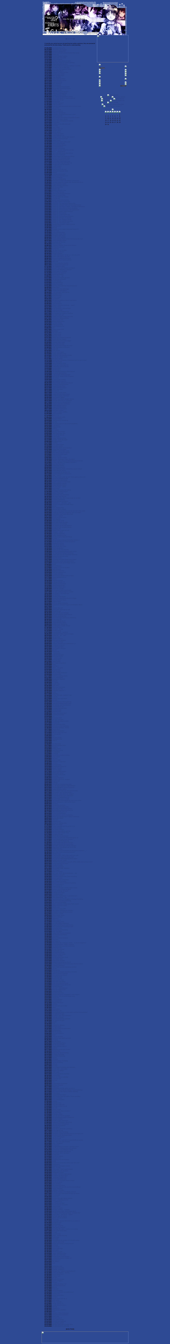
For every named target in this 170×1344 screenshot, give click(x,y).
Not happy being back (59, 663)
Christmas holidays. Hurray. (60, 727)
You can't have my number (60, 197)
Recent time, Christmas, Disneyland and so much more (69, 360)
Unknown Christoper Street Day (62, 1122)
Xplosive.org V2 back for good (61, 889)
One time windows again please (62, 614)
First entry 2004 (57, 718)
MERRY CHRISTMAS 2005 (60, 451)
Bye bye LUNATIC (57, 1226)
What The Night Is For (58, 989)
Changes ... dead (57, 532)
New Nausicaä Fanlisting (60, 930)
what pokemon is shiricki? (60, 1315)
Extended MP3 (56, 711)
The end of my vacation (59, 250)
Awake (54, 1161)
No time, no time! (57, 956)
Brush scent (55, 436)
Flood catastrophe (57, 548)
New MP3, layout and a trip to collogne (64, 846)
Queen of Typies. (57, 1281)
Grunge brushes (57, 977)
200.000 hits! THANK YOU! (60, 833)
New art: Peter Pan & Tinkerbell (62, 400)
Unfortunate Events (58, 465)
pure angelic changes (59, 648)
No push (54, 1066)
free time (54, 700)
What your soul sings (58, 687)
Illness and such (57, 878)
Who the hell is (57, 509)
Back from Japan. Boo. (59, 234)
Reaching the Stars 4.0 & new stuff (63, 857)
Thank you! (55, 1087)
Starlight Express (57, 986)
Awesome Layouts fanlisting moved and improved (67, 1133)
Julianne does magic (58, 342)
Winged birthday (57, 253)
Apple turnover (56, 569)
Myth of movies (56, 244)
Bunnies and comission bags (61, 158)
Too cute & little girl (58, 315)
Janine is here (56, 1109)
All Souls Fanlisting (58, 1054)
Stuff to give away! (57, 773)
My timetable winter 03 (59, 766)
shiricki (64, 509)
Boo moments (56, 85)
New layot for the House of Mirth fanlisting (65, 1091)
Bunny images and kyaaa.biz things (63, 156)
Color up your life (57, 689)
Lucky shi (55, 349)
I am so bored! (56, 1138)
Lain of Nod (55, 108)
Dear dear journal (57, 750)
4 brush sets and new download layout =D (65, 837)
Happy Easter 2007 (58, 329)
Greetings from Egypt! (59, 596)
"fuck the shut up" (57, 608)
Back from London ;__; (59, 410)
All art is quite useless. (59, 379)
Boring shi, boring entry (59, 823)
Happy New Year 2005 (59, 546)
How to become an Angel (60, 138)
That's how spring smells (59, 676)
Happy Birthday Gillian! (59, 485)
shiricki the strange (58, 588)
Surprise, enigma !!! (58, 1269)
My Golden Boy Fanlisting (60, 1132)
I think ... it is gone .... (58, 668)
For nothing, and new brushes (61, 705)
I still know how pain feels (60, 171)
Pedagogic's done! (58, 1172)
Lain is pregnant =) (58, 884)
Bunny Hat (55, 248)
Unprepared (56, 1164)
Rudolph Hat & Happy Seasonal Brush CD (65, 229)
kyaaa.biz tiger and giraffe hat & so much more (66, 106)
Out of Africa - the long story (60, 593)
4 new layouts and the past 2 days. (63, 844)
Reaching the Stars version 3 (61, 1111)
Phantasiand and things (59, 935)
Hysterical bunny (57, 1208)
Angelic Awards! (57, 768)
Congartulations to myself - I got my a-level (65, 1146)
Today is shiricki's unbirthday (61, 404)
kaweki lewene (56, 627)
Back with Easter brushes (60, 522)
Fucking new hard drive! (59, 698)
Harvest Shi (55, 651)
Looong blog (56, 1075)
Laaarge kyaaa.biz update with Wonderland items (67, 182)
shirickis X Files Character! (60, 1313)
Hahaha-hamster (57, 1119)
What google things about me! (61, 985)
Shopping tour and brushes (60, 1159)
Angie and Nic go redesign (60, 613)
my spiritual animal (58, 1323)
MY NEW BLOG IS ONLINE (60, 1326)
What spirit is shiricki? (59, 1227)
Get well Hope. (56, 1112)
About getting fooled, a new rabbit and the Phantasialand (70, 1012)
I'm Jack (54, 1232)
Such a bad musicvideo (59, 1230)
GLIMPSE (55, 753)
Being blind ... (56, 122)
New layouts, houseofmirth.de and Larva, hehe (66, 800)
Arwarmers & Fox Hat (58, 242)
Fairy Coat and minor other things (62, 153)
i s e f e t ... (55, 763)
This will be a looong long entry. (62, 784)
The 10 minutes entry (58, 417)
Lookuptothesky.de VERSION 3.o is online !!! (66, 1221)
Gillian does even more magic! (61, 341)
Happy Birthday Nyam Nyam (61, 394)
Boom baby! (56, 488)
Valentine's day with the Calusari (62, 912)
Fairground (55, 998)
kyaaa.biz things (57, 82)
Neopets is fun (56, 1103)
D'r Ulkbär (55, 682)
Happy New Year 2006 (59, 449)
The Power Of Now (58, 829)
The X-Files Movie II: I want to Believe (63, 98)
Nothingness (56, 970)
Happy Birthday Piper (58, 386)
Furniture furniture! (58, 778)
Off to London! (56, 920)
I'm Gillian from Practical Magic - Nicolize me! (66, 1213)
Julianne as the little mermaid (61, 124)
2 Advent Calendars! (58, 965)
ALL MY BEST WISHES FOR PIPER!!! (63, 786)
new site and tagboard (59, 1321)
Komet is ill (55, 391)
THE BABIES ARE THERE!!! (60, 868)
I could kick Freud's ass (59, 1177)
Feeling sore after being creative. (62, 1198)
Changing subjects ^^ (59, 690)
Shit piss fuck (56, 669)
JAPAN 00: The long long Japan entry (63, 203)
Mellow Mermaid (57, 284)
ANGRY (54, 1022)
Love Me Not (56, 198)
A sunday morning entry (59, 708)
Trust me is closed (57, 1017)
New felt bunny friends (59, 145)
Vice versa (55, 936)
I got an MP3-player (58, 1137)
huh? (53, 1311)
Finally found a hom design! (60, 1256)
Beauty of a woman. (58, 1279)
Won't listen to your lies (59, 381)
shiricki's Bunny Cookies (59, 56)
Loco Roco (55, 378)
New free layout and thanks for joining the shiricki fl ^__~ (69, 850)
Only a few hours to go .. (59, 600)
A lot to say (55, 1197)
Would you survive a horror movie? (63, 1243)
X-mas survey (56, 734)
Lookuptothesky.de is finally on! (62, 1258)
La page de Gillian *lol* (59, 1284)
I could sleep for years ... (59, 1305)
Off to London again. (58, 915)
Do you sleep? (56, 297)
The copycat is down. (58, 1185)
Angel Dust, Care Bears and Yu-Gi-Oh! (64, 847)
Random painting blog (59, 616)
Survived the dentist (58, 952)
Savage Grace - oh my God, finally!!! (63, 137)
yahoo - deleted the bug (59, 1235)
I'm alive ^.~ (55, 538)
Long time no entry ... (58, 1190)
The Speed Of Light (58, 1014)
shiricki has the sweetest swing (61, 527)
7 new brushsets (57, 310)
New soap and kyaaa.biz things (61, 69)
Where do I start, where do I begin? (63, 794)
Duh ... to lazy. (56, 1167)
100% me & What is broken (60, 318)
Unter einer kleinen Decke (60, 983)
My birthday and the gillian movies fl (63, 1088)
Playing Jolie (56, 1051)
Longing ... (55, 1101)
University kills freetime (59, 373)
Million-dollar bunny (58, 321)
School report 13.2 (58, 1274)
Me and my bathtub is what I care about (64, 300)
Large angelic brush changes (61, 375)
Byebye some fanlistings (59, 624)
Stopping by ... (56, 1308)
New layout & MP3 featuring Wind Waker (64, 858)
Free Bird (55, 125)
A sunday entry (56, 226)
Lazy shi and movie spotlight (61, 1116)
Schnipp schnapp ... (58, 574)
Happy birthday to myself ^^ (60, 92)
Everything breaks (57, 647)
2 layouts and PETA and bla (60, 841)
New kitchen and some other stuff (62, 514)
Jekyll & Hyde (56, 760)
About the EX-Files (57, 993)
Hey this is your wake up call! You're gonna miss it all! (68, 477)
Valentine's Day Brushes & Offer (62, 355)
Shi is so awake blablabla (60, 603)
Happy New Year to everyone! (61, 933)
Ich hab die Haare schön (59, 357)
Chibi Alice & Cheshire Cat (60, 311)
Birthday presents (57, 1085)
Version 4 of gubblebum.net (60, 797)
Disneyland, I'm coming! (59, 524)
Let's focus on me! (57, 320)
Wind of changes (57, 871)
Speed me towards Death (60, 478)
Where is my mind (57, 493)
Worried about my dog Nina (60, 1074)
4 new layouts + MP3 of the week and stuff (65, 855)
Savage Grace (56, 307)
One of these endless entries (61, 755)
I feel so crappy (57, 770)
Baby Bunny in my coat (59, 169)
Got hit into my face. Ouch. (60, 957)
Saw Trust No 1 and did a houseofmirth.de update (67, 1140)
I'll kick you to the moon (59, 517)
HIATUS (54, 428)
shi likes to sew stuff (58, 247)
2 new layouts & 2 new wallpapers (62, 795)
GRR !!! (54, 740)
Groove (54, 579)
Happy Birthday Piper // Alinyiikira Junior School (67, 469)
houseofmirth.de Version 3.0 (61, 472)
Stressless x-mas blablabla (60, 726)
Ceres (54, 692)
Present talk (55, 723)
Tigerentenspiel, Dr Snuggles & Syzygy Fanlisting (67, 899)
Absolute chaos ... (57, 558)
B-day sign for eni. (57, 1130)
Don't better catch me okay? (60, 1153)
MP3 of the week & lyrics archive (62, 808)
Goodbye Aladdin (57, 865)
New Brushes (56, 370)
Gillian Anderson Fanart (59, 905)
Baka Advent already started (61, 453)
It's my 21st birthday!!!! (59, 813)
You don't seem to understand (61, 1028)
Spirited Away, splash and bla (61, 831)
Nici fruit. (54, 1277)
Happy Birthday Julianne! (60, 185)
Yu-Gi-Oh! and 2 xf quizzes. (60, 880)
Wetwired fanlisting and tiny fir (61, 962)
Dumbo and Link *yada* (59, 860)
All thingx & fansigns (58, 892)
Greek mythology (57, 1248)
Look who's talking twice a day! (61, 703)
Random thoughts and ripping (61, 1151)
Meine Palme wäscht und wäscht (62, 383)
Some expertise (57, 413)
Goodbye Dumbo (57, 834)
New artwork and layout (59, 409)
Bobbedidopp (56, 1030)
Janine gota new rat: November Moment (64, 554)
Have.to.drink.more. (58, 980)
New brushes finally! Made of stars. (63, 575)
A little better (56, 1072)
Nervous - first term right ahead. (62, 1174)
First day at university (58, 774)
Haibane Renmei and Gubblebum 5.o (64, 643)
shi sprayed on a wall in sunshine (62, 313)
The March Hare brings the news (62, 345)
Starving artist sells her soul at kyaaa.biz (64, 286)
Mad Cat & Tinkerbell (58, 155)
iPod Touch (55, 231)
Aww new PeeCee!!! (58, 464)
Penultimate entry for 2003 (60, 721)
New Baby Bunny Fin (58, 48)
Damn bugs (55, 1237)
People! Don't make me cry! (60, 530)
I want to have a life (58, 1242)
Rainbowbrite (56, 1224)
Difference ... (56, 918)
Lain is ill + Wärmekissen (59, 988)
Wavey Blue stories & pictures (61, 88)
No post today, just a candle (60, 799)
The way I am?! (57, 333)
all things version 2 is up (59, 1106)
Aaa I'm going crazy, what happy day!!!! (64, 1211)
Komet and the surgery (59, 339)
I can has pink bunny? (59, 174)
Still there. (55, 804)
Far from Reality (57, 323)
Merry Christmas (57, 59)
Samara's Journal (57, 516)
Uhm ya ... (55, 1064)
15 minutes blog (57, 739)
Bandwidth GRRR (57, 818)
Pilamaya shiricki (57, 580)
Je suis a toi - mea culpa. (60, 1069)
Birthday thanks (57, 90)
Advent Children (57, 419)
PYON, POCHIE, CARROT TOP (62, 695)
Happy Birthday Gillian (59, 95)
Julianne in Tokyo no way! (60, 72)
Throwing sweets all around (60, 159)
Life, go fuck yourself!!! (59, 279)
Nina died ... (56, 939)
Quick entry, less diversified (60, 495)
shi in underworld (57, 677)
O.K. (53, 716)
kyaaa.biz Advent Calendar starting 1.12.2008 (66, 66)
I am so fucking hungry (59, 771)
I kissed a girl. (56, 1276)
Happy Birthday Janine (59, 80)
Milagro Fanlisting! (58, 1070)
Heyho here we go (58, 100)
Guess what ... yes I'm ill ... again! (62, 1214)
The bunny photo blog (59, 179)
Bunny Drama (56, 168)
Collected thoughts (58, 655)
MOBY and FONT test (58, 1255)
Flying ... (54, 664)
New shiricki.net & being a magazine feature (66, 117)
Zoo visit (54, 1108)
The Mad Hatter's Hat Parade (61, 202)
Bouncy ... (55, 1287)
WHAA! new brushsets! (60, 836)
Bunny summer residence (60, 501)
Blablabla (55, 331)
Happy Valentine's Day (59, 354)
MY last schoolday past (59, 1179)
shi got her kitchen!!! (58, 533)
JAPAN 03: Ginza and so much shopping (64, 208)
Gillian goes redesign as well (61, 609)
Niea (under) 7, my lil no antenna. (62, 815)
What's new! (56, 907)
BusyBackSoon (57, 441)
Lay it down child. (57, 959)
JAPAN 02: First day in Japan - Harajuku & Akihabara (68, 206)
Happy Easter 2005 (58, 520)
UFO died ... (55, 820)
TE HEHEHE (56, 752)
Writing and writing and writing (61, 490)
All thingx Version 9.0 (58, 582)
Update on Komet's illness (60, 384)
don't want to (56, 941)
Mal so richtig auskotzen (59, 673)
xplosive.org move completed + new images (65, 994)
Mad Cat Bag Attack (58, 75)
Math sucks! (55, 1300)
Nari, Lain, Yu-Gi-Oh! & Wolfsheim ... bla (64, 873)
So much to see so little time (60, 67)
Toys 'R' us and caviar (59, 954)
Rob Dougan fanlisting (59, 881)
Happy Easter (56, 140)
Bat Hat (54, 227)
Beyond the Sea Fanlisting (60, 1053)
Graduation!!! (56, 1127)
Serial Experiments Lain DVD (61, 1019)
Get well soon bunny (58, 148)
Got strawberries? (57, 147)
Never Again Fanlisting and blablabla (63, 1067)
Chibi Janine (56, 350)
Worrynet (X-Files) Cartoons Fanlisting (64, 883)
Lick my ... (55, 968)
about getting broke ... (59, 922)
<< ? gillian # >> (57, 1201)
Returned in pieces (58, 543)
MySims (54, 172)
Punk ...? (54, 1023)
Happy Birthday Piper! (59, 1043)
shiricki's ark (56, 189)
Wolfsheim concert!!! (58, 875)
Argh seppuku (56, 519)
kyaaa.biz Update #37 (59, 51)
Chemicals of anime (58, 645)
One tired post (56, 744)
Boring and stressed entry (60, 556)
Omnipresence (56, 1027)
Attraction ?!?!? (56, 336)
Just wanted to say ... (58, 706)
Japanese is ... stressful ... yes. (61, 503)
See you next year (57, 719)
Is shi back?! (56, 425)
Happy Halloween (57, 1002)
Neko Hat (55, 261)
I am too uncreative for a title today (62, 504)
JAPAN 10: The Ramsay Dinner (62, 219)
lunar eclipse (56, 757)
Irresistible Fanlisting (58, 1056)
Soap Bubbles (56, 77)
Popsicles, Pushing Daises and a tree (64, 114)
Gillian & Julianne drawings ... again (63, 305)
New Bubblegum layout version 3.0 (63, 1117)
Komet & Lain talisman (59, 273)
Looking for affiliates (58, 1025)
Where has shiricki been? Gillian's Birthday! (65, 816)
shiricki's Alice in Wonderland (61, 402)
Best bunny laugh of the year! (61, 142)
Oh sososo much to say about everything (64, 423)
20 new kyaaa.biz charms (60, 263)
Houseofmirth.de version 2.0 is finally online (65, 1240)
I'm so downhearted (58, 1099)
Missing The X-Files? (58, 432)
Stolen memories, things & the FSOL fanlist (65, 904)
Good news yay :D (57, 71)
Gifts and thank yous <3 (59, 812)
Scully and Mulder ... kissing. (61, 1273)
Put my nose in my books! (60, 1205)
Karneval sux (56, 1260)
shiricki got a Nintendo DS (60, 365)
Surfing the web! (57, 1266)
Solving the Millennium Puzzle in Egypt (64, 598)
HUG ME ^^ (55, 666)
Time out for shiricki (58, 435)
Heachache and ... (57, 951)
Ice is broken (56, 1009)
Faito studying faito (58, 508)
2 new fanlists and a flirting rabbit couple (64, 888)
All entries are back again (60, 1175)
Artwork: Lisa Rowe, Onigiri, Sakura (63, 399)
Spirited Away (56, 854)
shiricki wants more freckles (60, 200)
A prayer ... (55, 1282)
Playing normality (57, 324)
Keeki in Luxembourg (58, 113)
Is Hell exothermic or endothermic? (63, 1292)
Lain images (56, 870)
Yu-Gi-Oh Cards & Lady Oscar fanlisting (64, 876)
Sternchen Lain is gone (59, 49)
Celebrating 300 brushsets (60, 366)
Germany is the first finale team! (62, 1135)
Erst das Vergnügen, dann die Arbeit (63, 459)
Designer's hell (56, 1222)
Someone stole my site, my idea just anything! (66, 1187)
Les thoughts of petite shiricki (61, 626)
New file (54, 422)
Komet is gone (56, 109)
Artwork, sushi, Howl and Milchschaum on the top (67, 461)
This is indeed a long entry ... (61, 807)
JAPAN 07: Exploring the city (61, 214)
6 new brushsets (57, 999)
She (53, 736)
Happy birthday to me (58, 621)
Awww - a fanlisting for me (60, 1200)
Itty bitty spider (56, 1041)
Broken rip (55, 54)
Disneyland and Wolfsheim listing (62, 1150)
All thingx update (57, 1114)
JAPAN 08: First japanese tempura (62, 216)
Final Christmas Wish (58, 724)
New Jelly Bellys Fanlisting (60, 923)
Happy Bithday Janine (59, 470)
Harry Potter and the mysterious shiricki (64, 967)
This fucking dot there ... (59, 805)
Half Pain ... (55, 694)
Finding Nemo (56, 749)
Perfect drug (56, 1093)
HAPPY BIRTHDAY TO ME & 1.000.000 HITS (66, 255)
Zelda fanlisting (57, 1098)
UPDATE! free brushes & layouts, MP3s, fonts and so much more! (72, 862)
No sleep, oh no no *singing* (61, 779)
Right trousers (56, 671)
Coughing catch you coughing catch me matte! (66, 512)
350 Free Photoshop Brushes (61, 193)
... (52, 742)
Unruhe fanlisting (57, 1062)
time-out (54, 1080)
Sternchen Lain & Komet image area (63, 996)
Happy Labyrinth (57, 116)
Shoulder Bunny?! (57, 103)
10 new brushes (57, 828)
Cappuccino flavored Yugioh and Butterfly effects (67, 605)
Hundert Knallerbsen (58, 499)
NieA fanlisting (56, 765)
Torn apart (55, 1239)
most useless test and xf (59, 975)
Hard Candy (56, 127)
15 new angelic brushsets (60, 1121)
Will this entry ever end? (59, 732)
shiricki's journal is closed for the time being (65, 53)
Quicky (54, 506)
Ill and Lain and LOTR (59, 909)
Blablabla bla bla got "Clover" (61, 1049)
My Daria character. (58, 1268)
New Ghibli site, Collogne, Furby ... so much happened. (69, 943)
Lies (53, 1082)
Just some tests (57, 928)
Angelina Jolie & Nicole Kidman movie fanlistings (67, 1090)
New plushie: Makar (58, 397)
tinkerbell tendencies (58, 467)
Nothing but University (59, 584)
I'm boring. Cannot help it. (60, 491)
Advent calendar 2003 (59, 745)
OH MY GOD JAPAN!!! (59, 237)
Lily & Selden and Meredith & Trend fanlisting (66, 1096)
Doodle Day (56, 684)
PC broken (55, 430)
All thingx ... (55, 782)
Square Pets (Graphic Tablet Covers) (63, 224)
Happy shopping (57, 1188)
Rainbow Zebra (57, 294)
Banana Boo (56, 101)
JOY (53, 328)
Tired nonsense (57, 303)
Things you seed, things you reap (62, 316)
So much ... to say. (57, 629)
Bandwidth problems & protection (62, 810)
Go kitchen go (56, 611)
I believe (54, 1004)
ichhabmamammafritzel (59, 290)
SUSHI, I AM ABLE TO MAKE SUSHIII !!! (64, 462)
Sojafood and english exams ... (61, 1166)
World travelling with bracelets (61, 258)
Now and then (56, 1184)
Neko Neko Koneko (58, 344)
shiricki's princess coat (59, 190)
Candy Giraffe (56, 302)
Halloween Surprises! (59, 761)
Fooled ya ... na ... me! (59, 635)
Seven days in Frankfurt (59, 271)
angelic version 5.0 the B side (61, 482)
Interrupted (55, 1250)
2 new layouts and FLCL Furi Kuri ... (63, 842)
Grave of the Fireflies (58, 960)
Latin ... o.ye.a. (56, 475)
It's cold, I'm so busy (58, 949)
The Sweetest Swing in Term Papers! (63, 371)
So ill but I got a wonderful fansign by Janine (66, 1193)
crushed (54, 1048)
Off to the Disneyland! (58, 1125)
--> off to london (57, 658)
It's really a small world (59, 392)
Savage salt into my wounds (61, 164)
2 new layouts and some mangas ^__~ (64, 839)
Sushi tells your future (58, 981)
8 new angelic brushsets (59, 1083)
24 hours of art (56, 334)
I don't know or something (60, 420)
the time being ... (57, 630)
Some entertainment (58, 232)
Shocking (55, 1040)
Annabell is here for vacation (61, 567)
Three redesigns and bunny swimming (64, 618)
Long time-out (56, 1078)
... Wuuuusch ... (57, 653)
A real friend (55, 1247)
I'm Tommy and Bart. (58, 1203)
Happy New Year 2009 (59, 58)
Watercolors (56, 287)
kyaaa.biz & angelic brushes (61, 278)
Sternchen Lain (57, 1011)
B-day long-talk (57, 619)
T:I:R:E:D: (55, 1297)
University (55, 776)
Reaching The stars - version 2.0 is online (65, 1229)
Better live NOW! (57, 825)
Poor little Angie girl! (58, 1104)
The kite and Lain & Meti (59, 1006)
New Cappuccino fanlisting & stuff (62, 926)
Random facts (56, 130)
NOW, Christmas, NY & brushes (62, 448)
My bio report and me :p (59, 1298)
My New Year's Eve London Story (62, 1324)
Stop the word (56, 368)
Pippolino (55, 747)
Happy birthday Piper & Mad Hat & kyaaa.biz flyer (67, 239)
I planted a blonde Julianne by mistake (64, 245)
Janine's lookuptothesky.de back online (64, 551)
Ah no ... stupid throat (58, 151)
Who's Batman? (57, 83)
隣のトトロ (55, 415)
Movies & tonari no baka (59, 457)
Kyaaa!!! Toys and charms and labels (63, 268)
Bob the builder (57, 1032)
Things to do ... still (58, 276)
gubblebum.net (57, 947)
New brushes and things (59, 480)
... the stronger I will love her (61, 292)
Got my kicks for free (58, 1044)
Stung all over (56, 1158)
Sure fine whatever (58, 1033)
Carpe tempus (56, 601)
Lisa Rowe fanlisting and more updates (64, 1148)
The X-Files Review (58, 192)
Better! (54, 1035)
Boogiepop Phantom (58, 679)
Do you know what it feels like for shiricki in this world (68, 511)
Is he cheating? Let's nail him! (61, 308)
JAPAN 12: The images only (60, 223)
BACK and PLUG (57, 656)
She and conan (57, 737)
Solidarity (55, 1059)
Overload (55, 1245)
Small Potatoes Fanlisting (60, 1061)
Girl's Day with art (57, 111)
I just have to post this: (59, 1285)
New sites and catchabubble (61, 1142)
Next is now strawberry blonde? (62, 269)
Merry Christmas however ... (61, 938)
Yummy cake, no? (57, 129)
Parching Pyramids (58, 715)
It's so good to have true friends (61, 590)
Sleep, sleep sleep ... (58, 1295)
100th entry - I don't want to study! (62, 1169)
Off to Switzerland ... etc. (59, 897)
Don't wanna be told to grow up (61, 702)
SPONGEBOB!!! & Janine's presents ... (64, 787)
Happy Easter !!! (57, 886)
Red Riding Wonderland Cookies (62, 96)
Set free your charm (58, 74)
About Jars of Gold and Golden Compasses (65, 180)
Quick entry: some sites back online (63, 561)
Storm (54, 1007)
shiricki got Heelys (57, 274)
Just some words (57, 446)
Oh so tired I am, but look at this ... (62, 792)
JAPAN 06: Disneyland (59, 213)
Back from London (57, 913)
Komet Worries (56, 281)
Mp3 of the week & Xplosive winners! (63, 852)
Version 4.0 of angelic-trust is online (63, 1180)
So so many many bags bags (61, 161)
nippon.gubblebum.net (59, 577)
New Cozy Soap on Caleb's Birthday (63, 62)
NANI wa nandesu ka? (59, 572)
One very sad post (57, 867)
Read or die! (56, 781)
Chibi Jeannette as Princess (61, 347)
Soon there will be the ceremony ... (63, 1129)
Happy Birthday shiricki (59, 405)
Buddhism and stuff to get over (61, 1038)
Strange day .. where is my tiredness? (64, 1271)
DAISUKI (55, 697)
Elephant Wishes (57, 282)
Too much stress (57, 1182)
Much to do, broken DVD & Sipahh (63, 376)
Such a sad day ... (57, 1302)
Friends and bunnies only (60, 176)
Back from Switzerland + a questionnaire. (65, 896)
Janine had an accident (59, 1218)
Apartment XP (56, 529)
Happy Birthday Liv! (58, 135)
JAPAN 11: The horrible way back (62, 221)
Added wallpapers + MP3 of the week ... (64, 802)
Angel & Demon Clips (58, 195)
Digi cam (55, 681)
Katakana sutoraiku (58, 571)
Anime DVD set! (57, 978)
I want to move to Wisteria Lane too (63, 150)
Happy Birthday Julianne (60, 64)
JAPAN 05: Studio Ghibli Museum (62, 211)
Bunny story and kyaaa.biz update (62, 121)
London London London (59, 412)
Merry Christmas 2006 (59, 363)
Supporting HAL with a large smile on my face (66, 498)
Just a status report (58, 444)
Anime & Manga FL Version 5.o (61, 474)
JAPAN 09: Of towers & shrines (61, 218)
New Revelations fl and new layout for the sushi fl (67, 964)
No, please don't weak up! (60, 265)
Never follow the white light (60, 289)
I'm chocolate (56, 1195)
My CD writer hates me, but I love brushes (65, 791)
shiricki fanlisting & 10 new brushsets (63, 541)
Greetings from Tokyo (58, 235)
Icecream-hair (56, 1234)
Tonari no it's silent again (59, 454)
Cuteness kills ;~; (57, 104)
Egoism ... (55, 1057)
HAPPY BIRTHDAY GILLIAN (61, 257)
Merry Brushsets (57, 362)
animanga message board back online (64, 559)
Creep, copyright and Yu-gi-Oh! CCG (63, 826)
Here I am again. (57, 931)
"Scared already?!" (58, 134)
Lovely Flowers (57, 166)
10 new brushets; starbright (60, 396)
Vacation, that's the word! (60, 440)
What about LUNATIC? (59, 1310)
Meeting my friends (58, 252)
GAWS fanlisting (57, 849)
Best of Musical (56, 566)
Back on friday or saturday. (60, 1077)
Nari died (55, 758)
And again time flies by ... (60, 496)
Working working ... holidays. (61, 1209)
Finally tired (55, 1154)
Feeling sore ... (56, 1294)
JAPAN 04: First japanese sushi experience (65, 210)
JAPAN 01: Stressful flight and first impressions (66, 205)
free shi (54, 650)
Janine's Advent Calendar (60, 973)
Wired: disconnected (58, 143)
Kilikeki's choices (57, 639)
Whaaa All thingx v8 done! (60, 891)
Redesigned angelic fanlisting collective (64, 972)
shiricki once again (58, 352)
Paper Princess (57, 295)
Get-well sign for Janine (59, 1216)
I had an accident (57, 1036)
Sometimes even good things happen (63, 563)
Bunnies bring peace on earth (61, 61)
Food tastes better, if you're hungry (62, 634)
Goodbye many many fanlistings (62, 537)
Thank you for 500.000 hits (60, 550)
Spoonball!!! (56, 299)
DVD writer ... (56, 685)
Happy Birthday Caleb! (59, 184)
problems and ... (57, 821)
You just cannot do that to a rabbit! (62, 592)
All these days (56, 660)
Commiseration (57, 710)
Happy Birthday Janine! (59, 1046)
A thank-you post (57, 1252)
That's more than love (58, 433)
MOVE (54, 564)
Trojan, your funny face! (59, 713)
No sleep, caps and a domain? (61, 1015)
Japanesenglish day (58, 585)
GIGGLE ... (55, 1306)
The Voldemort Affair (58, 266)
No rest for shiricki (57, 1156)
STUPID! (54, 443)
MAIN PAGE (70, 39)
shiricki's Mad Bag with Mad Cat (62, 163)
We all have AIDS (57, 187)
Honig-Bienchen (57, 991)
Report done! (56, 729)
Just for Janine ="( (57, 1303)
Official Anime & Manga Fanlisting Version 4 (65, 540)
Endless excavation (58, 731)
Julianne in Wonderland (59, 93)
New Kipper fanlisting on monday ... (63, 910)
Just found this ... (57, 674)
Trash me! (55, 1289)
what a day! (55, 1316)
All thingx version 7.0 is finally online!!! (64, 1192)
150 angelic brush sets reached (62, 525)
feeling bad (55, 1145)
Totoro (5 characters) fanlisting (61, 901)
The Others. (55, 1261)
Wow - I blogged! (57, 1143)
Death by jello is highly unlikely (61, 260)
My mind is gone (57, 358)
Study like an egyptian (59, 640)
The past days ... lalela (59, 487)
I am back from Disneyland (60, 1124)
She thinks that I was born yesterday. (63, 946)
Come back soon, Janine (60, 119)
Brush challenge (57, 917)
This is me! (55, 1219)
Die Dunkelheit (56, 1001)
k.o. (53, 606)
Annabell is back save (59, 587)
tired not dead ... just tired (60, 632)
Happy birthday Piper (58, 79)
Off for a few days (57, 389)
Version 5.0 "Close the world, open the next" (65, 1163)
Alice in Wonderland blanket (61, 87)
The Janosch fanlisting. (59, 902)
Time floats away (57, 894)
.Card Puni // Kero (57, 642)
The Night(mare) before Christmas (62, 553)
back (53, 1263)
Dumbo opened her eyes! (60, 863)
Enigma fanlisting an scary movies (62, 925)
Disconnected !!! (57, 1318)
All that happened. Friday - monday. (63, 944)
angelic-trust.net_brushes (60, 1171)
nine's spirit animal (58, 1319)
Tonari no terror (57, 456)
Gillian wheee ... (57, 132)
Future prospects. (57, 1290)
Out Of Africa (56, 595)
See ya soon (56, 637)
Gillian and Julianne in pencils (61, 337)
